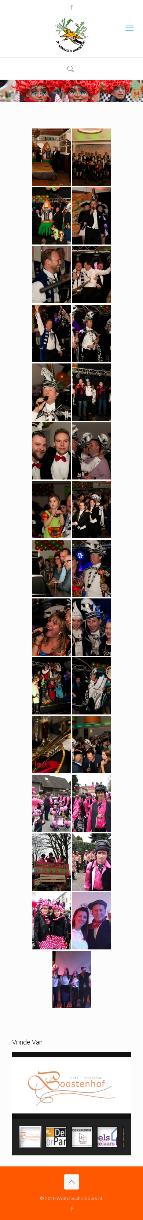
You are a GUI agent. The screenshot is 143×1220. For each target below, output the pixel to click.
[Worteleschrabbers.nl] (71, 35)
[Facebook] (72, 7)
